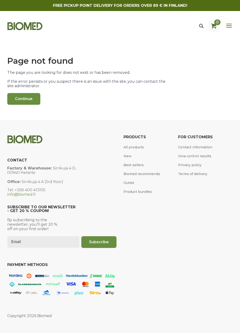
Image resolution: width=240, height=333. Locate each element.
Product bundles (138, 192)
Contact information (195, 147)
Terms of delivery (192, 174)
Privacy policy (190, 165)
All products (134, 147)
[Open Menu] (229, 26)
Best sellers (134, 165)
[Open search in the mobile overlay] (201, 26)
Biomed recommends (142, 174)
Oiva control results (194, 156)
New (127, 156)
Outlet (129, 183)
